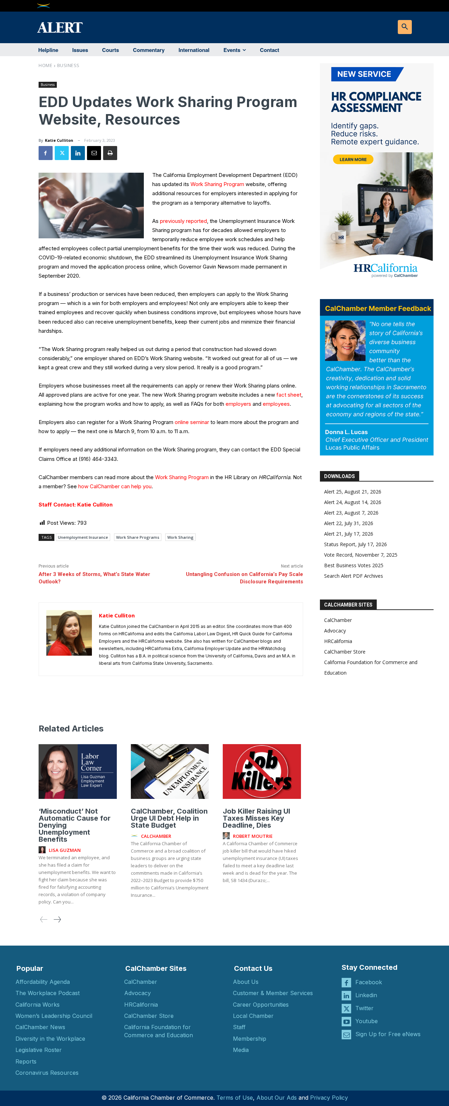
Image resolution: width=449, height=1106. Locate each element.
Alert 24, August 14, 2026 (352, 502)
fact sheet (288, 394)
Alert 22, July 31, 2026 (348, 523)
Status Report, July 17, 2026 (355, 544)
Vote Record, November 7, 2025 (360, 554)
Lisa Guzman (65, 850)
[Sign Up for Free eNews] (346, 1034)
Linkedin (366, 995)
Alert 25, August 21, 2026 (352, 491)
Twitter (364, 1008)
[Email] (94, 153)
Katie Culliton (59, 140)
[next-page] (57, 919)
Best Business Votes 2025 (353, 565)
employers (238, 403)
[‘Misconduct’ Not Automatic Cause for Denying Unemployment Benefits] (78, 771)
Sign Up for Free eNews (388, 1034)
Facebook (368, 982)
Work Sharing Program (218, 184)
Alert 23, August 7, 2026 (351, 512)
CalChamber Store (345, 651)
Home (45, 65)
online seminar (192, 422)
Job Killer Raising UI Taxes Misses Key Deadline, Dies (256, 818)
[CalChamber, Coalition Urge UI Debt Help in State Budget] (170, 771)
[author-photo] (43, 850)
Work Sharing (180, 537)
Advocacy (335, 630)
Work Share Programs (137, 537)
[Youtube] (346, 1021)
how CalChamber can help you (115, 486)
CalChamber (338, 620)
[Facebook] (46, 153)
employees (276, 403)
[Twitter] (62, 153)
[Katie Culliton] (69, 639)
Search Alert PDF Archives (353, 575)
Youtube (366, 1021)
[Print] (110, 153)
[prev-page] (44, 919)
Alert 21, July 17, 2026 (348, 533)
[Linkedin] (78, 153)
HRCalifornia (338, 641)
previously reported (183, 221)
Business (68, 65)
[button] (405, 27)
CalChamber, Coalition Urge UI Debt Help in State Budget (169, 818)
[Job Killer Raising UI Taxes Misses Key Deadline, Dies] (262, 771)
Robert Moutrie (253, 836)
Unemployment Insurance (83, 537)
